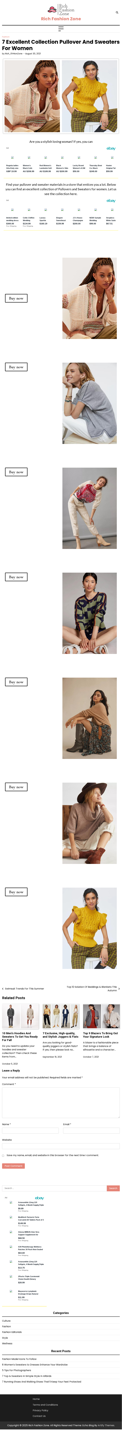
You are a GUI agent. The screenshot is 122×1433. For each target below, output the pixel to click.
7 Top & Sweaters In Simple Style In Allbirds (26, 1376)
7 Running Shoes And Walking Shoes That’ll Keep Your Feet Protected (41, 1381)
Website (7, 1140)
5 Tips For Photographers (16, 1370)
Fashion (6, 37)
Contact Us (39, 1416)
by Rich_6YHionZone (12, 53)
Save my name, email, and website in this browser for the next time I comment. (53, 1155)
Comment (9, 1084)
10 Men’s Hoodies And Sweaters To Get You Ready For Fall (20, 1037)
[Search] (117, 12)
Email (67, 1124)
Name (6, 1124)
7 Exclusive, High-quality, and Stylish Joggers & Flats (60, 1035)
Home (36, 1399)
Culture (6, 1320)
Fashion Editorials (12, 1332)
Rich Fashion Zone (61, 19)
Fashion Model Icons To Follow (19, 1359)
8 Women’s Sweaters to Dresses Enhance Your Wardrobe (35, 1364)
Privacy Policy (40, 1410)
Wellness (7, 1343)
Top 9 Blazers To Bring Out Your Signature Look (100, 1035)
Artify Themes (106, 1425)
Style (5, 1337)
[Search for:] (54, 1188)
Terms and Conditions (45, 1404)
